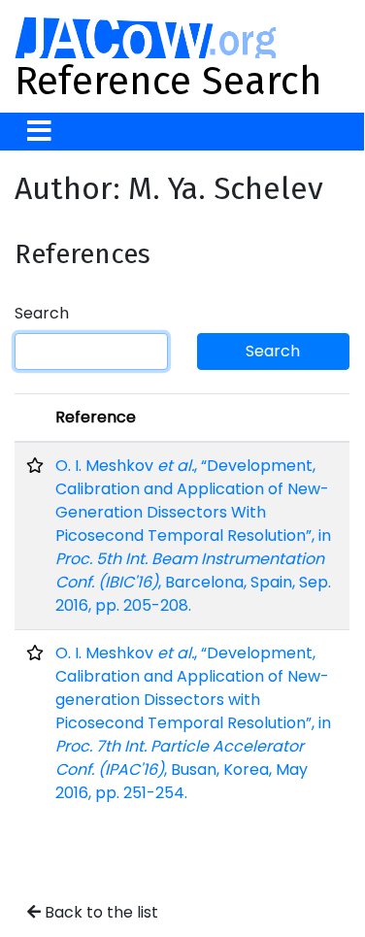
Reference (95, 417)
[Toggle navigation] (39, 132)
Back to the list (99, 912)
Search (42, 313)
